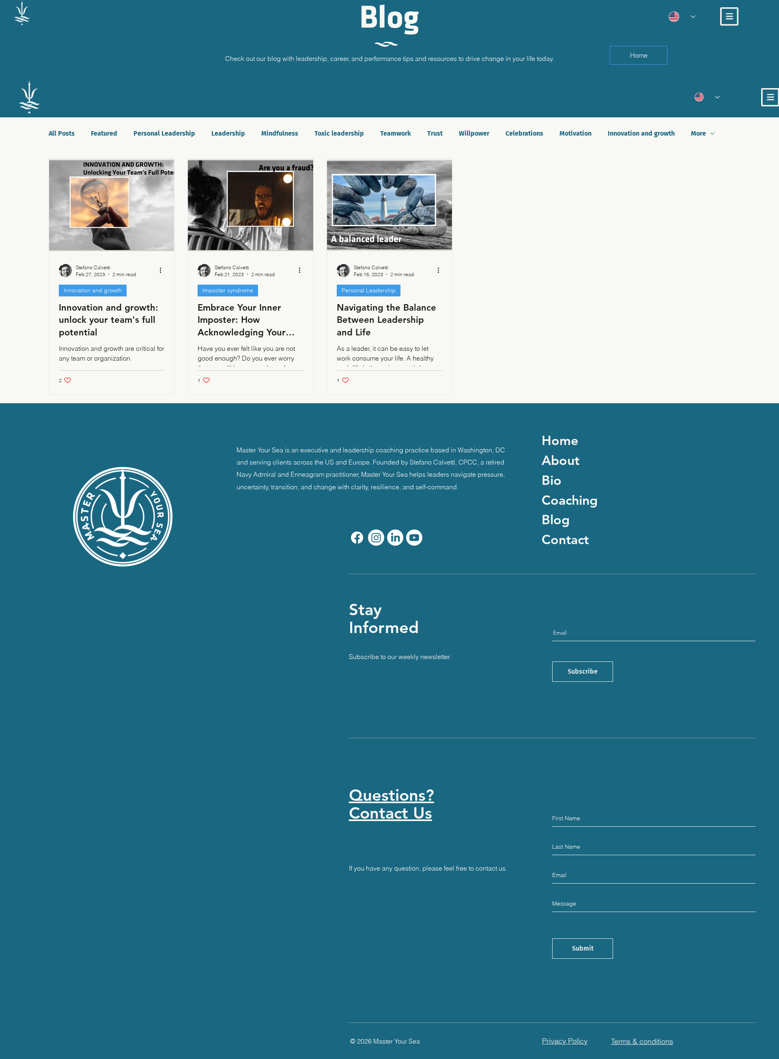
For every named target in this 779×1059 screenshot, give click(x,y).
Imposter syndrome (227, 290)
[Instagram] (376, 538)
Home (560, 440)
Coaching (570, 500)
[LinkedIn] (395, 538)
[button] (729, 16)
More (698, 133)
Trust (435, 133)
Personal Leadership (164, 133)
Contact (565, 539)
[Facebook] (357, 538)
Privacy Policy (564, 1041)
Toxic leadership (339, 133)
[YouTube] (414, 538)
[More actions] (163, 270)
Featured (104, 133)
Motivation (576, 133)
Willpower (474, 133)
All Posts (62, 133)
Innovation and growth (641, 133)
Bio (552, 480)
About (560, 460)
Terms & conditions (642, 1041)
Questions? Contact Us (391, 804)
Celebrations (524, 133)
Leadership (228, 133)
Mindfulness (279, 133)
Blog (556, 519)
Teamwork (395, 133)
